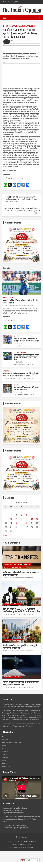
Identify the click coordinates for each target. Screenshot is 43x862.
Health (4, 760)
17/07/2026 (7, 305)
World (4, 749)
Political (7, 26)
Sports (6, 268)
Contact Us (6, 766)
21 (32, 523)
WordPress (29, 847)
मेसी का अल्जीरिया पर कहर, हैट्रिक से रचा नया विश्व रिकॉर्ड (26, 388)
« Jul (5, 535)
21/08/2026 (7, 578)
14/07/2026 (18, 343)
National (5, 740)
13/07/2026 (18, 362)
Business (7, 677)
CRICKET (6, 297)
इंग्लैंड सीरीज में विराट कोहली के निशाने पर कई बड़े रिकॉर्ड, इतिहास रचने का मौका (26, 357)
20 (27, 523)
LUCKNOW (27, 564)
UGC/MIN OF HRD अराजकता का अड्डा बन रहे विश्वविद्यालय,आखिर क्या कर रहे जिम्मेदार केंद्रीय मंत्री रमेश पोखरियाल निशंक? (21, 199)
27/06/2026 (7, 378)
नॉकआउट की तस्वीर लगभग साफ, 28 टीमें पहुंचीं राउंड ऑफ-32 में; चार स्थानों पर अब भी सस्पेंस (21, 374)
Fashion (4, 754)
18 (16, 523)
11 (16, 519)
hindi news (8, 564)
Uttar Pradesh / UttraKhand (24, 26)
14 (32, 519)
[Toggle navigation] (4, 17)
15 (37, 519)
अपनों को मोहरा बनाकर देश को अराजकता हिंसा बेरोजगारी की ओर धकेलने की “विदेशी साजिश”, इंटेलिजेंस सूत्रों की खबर (21, 210)
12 (21, 519)
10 (11, 519)
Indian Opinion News (27, 842)
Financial (7, 640)
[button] (6, 41)
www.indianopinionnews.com (23, 41)
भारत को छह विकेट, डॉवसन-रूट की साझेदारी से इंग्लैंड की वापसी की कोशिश (26, 339)
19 (21, 523)
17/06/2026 (18, 392)
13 (27, 519)
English (27, 860)
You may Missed (11, 542)
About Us (5, 763)
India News (18, 564)
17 (11, 523)
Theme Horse (24, 844)
